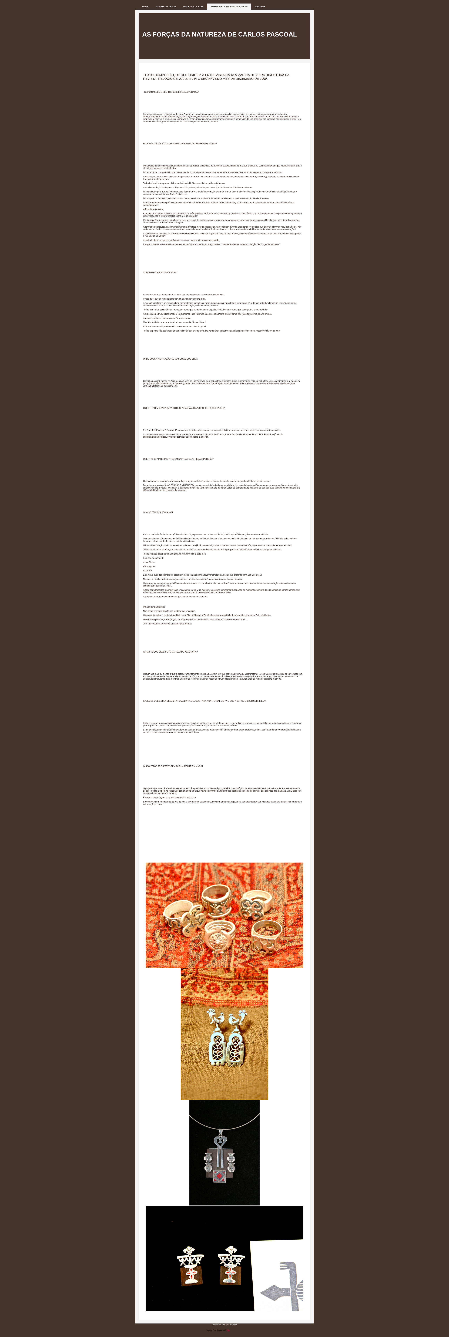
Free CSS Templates (229, 1324)
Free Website (218, 1330)
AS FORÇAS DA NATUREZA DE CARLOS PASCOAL (219, 34)
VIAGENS (260, 6)
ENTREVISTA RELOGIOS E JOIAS (229, 6)
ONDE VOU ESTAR (193, 6)
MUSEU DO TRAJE (166, 6)
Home (145, 6)
